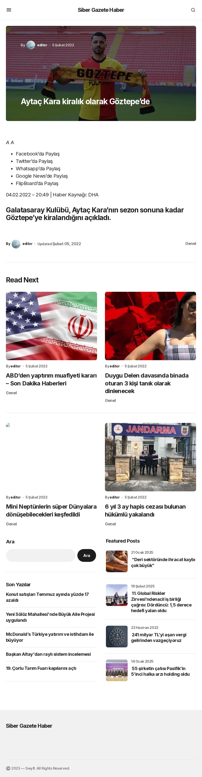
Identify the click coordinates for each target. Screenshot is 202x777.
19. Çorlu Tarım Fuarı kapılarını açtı (41, 668)
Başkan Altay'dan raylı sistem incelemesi (48, 654)
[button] (9, 10)
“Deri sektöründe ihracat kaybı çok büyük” (163, 562)
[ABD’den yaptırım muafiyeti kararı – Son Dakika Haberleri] (51, 326)
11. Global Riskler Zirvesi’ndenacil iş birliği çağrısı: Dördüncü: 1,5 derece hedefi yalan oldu (161, 602)
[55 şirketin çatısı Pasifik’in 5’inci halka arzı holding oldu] (117, 670)
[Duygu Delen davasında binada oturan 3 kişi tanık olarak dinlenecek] (150, 326)
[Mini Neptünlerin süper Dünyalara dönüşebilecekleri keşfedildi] (51, 457)
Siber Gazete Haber (101, 10)
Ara (10, 542)
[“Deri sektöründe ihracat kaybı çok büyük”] (117, 561)
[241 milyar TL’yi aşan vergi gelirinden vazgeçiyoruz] (117, 636)
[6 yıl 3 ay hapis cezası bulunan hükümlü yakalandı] (150, 457)
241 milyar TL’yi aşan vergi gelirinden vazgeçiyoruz (158, 637)
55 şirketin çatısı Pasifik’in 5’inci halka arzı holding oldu (160, 671)
